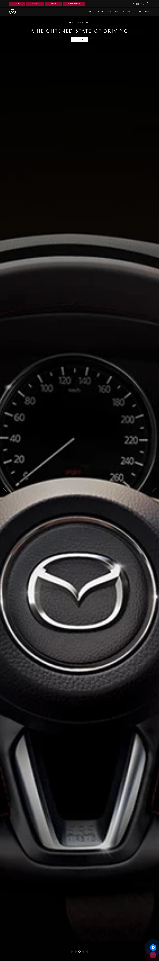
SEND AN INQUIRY (74, 4)
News (139, 12)
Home (89, 12)
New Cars (99, 12)
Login (143, 4)
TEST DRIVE (35, 4)
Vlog (147, 12)
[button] (153, 955)
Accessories (127, 12)
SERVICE (17, 4)
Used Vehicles (113, 12)
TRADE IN (53, 4)
